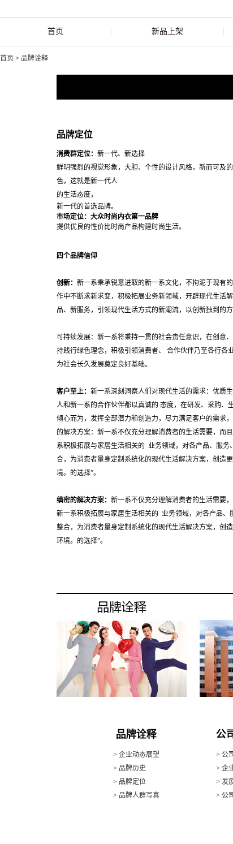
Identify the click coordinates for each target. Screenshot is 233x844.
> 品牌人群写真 (136, 795)
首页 (55, 31)
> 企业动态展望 (136, 755)
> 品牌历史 (129, 768)
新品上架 (167, 31)
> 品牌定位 (129, 782)
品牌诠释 (34, 58)
